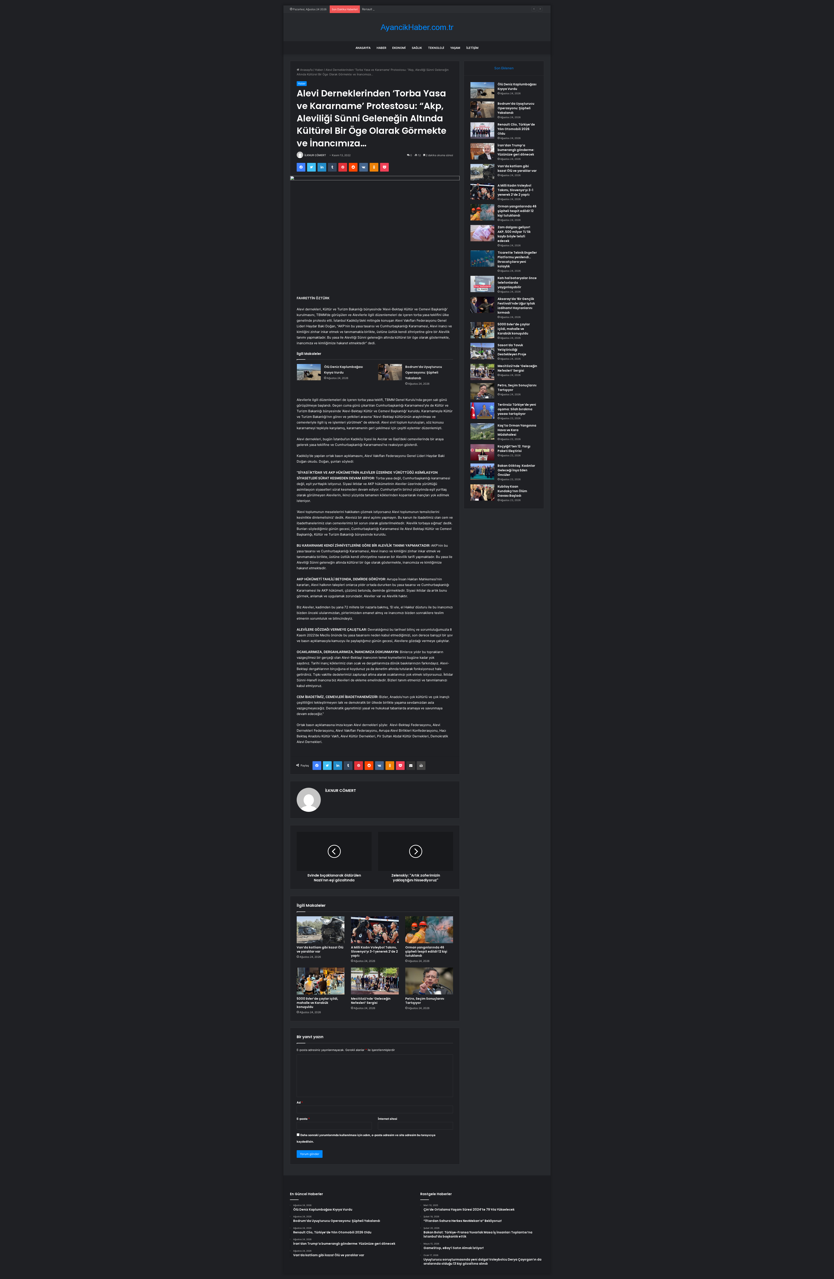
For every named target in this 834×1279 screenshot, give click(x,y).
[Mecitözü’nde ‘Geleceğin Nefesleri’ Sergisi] (375, 981)
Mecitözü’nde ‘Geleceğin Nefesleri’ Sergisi (371, 1000)
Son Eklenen (504, 68)
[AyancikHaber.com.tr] (417, 27)
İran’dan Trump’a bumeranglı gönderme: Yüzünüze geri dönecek (516, 150)
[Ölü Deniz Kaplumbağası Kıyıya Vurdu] (309, 372)
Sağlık (417, 48)
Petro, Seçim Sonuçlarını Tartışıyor (424, 1000)
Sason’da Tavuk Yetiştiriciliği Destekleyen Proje (512, 349)
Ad (300, 1102)
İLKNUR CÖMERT (315, 155)
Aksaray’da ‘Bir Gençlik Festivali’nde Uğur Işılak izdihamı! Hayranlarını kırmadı (516, 306)
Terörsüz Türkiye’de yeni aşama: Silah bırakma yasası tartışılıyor (517, 409)
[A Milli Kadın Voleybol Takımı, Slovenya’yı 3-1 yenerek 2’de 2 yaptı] (375, 929)
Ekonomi (399, 48)
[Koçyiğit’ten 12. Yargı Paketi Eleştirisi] (482, 452)
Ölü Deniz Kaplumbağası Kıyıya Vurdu (517, 86)
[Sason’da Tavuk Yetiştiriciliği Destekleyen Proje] (482, 351)
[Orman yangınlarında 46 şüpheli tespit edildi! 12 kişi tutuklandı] (429, 929)
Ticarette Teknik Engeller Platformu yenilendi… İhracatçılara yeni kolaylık (517, 259)
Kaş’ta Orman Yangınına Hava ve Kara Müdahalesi (517, 430)
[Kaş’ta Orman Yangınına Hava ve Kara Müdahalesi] (482, 431)
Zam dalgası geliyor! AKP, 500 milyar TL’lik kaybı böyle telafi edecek (514, 234)
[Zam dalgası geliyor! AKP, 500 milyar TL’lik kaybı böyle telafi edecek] (482, 233)
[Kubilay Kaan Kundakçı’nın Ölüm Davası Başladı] (482, 492)
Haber (381, 48)
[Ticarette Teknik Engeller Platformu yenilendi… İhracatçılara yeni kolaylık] (482, 258)
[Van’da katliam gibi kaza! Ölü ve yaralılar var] (320, 929)
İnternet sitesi (387, 1118)
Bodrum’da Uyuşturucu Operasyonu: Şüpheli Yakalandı (423, 372)
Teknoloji (436, 48)
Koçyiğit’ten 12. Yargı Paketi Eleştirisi (514, 448)
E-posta (303, 1118)
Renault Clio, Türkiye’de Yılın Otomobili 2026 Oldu (395, 9)
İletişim (472, 48)
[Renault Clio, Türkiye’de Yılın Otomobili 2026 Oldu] (482, 130)
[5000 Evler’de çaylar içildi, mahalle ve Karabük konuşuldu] (320, 981)
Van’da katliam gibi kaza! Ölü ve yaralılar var (320, 949)
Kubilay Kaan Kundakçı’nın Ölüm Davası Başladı (512, 491)
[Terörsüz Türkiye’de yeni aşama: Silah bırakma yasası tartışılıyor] (482, 410)
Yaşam (455, 48)
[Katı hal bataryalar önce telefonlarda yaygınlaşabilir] (482, 284)
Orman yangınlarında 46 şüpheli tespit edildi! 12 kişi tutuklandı (426, 951)
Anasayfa (363, 48)
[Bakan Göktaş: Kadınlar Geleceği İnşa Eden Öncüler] (482, 471)
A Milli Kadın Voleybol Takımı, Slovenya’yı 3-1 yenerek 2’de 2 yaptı (374, 951)
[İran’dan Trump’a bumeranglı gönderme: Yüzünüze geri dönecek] (482, 151)
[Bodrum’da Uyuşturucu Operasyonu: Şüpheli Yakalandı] (390, 372)
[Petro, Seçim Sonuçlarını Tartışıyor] (429, 981)
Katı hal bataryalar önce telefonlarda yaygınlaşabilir (517, 282)
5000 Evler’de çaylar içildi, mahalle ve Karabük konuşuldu (317, 1002)
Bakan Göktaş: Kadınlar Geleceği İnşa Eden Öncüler (516, 470)
